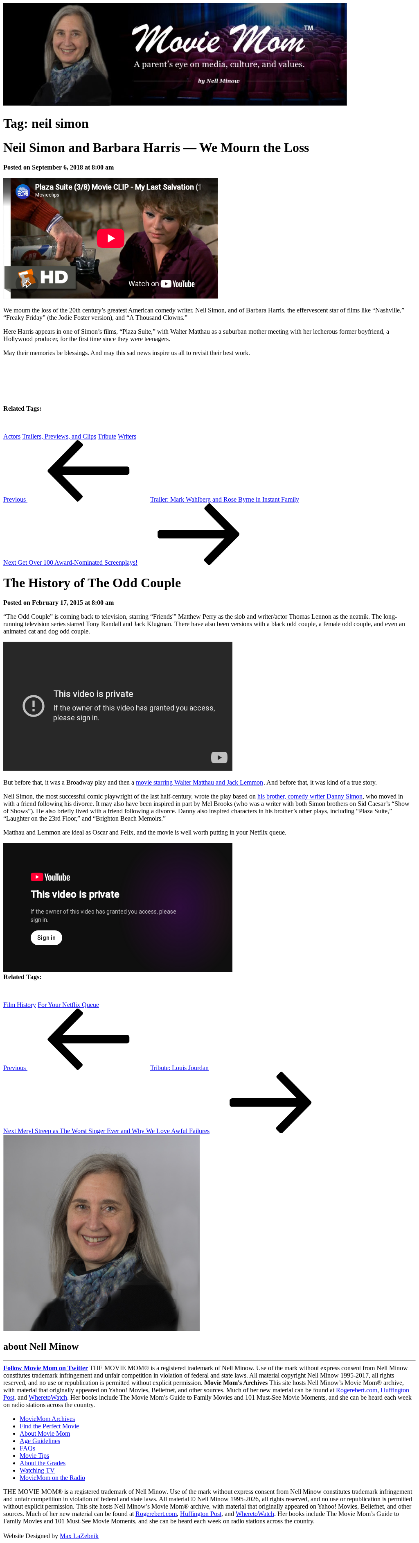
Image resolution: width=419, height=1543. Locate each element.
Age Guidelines (40, 1440)
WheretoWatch (48, 1397)
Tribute (107, 436)
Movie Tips (34, 1455)
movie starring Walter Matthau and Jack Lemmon (199, 782)
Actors (11, 436)
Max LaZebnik (79, 1535)
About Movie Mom (45, 1433)
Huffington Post (200, 1513)
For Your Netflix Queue (68, 1004)
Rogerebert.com (356, 1390)
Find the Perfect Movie (49, 1426)
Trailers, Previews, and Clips (59, 436)
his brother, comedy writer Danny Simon (310, 796)
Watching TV (37, 1470)
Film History (19, 1004)
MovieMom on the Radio (52, 1477)
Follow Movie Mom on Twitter (45, 1367)
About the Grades (42, 1462)
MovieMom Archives (47, 1418)
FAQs (27, 1448)
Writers (127, 436)
